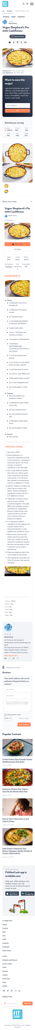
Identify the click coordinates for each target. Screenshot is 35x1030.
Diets (4, 982)
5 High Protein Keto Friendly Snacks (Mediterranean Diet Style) (17, 760)
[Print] (10, 42)
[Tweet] (21, 42)
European (6, 17)
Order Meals (6, 950)
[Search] (23, 4)
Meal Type (6, 978)
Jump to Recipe (19, 36)
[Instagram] (19, 659)
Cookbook (5, 947)
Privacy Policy (7, 964)
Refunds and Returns (9, 960)
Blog (4, 932)
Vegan (13, 17)
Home (3, 11)
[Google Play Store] (28, 895)
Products (5, 943)
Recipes (9, 11)
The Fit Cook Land (15, 346)
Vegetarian (21, 17)
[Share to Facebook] (14, 42)
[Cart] (27, 4)
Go (17, 110)
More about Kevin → (11, 655)
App (3, 935)
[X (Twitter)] (11, 659)
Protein (5, 975)
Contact (5, 928)
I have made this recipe (14, 715)
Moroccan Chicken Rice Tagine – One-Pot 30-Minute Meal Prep (15, 790)
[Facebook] (15, 659)
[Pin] (17, 42)
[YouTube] (6, 659)
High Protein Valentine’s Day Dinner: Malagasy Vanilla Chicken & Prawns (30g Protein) (17, 850)
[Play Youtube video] (17, 566)
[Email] (25, 42)
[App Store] (12, 895)
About (4, 924)
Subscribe (27, 1003)
